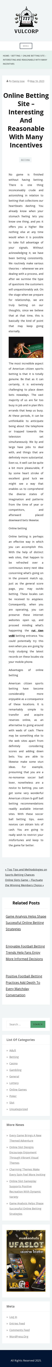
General (14, 1076)
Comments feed (19, 1330)
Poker (13, 1096)
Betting (25, 159)
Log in (13, 1317)
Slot (11, 1102)
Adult (12, 1050)
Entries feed (17, 1323)
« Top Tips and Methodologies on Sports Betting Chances (26, 872)
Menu (26, 46)
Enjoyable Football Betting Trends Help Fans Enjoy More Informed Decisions (25, 952)
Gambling (15, 1070)
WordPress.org (18, 1336)
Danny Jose (18, 81)
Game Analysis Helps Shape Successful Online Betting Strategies (26, 922)
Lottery (14, 1083)
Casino (13, 1063)
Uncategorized (18, 1109)
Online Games (18, 1089)
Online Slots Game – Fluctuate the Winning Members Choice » (24, 882)
